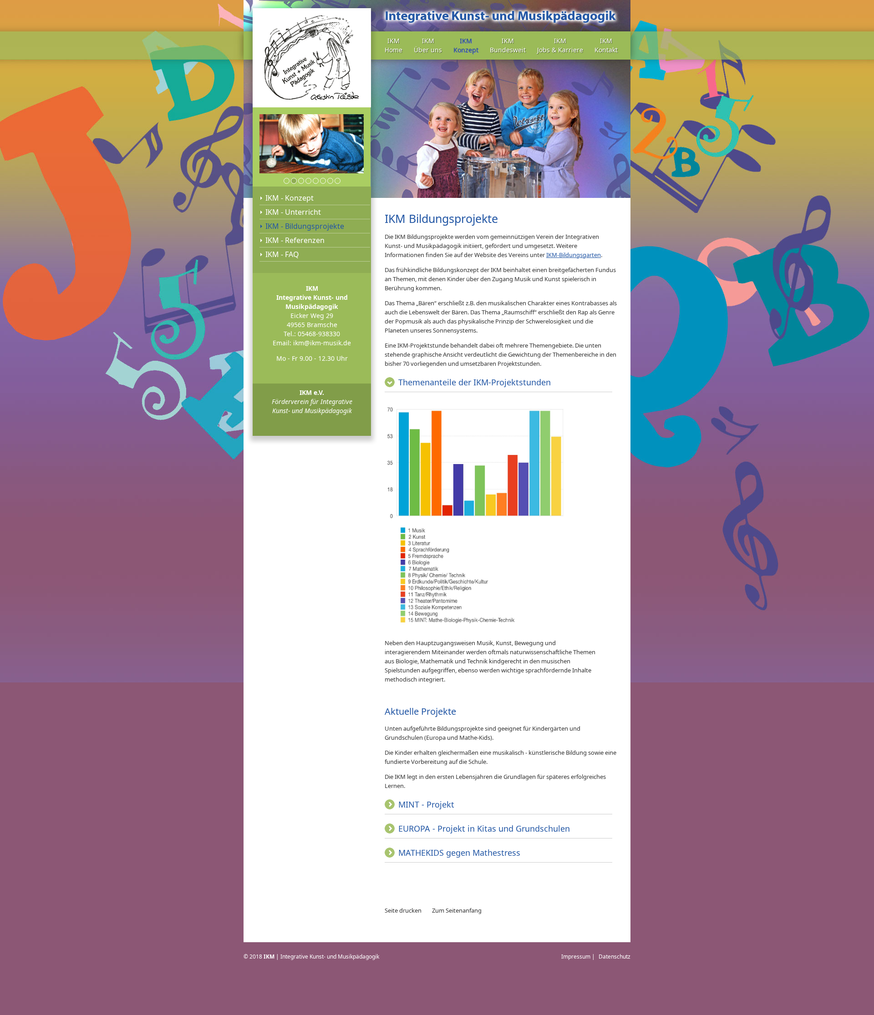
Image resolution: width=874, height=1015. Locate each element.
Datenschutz (614, 956)
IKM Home (393, 45)
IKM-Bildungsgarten (573, 255)
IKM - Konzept (289, 198)
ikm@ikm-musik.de (322, 342)
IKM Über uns (428, 45)
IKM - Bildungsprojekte (304, 226)
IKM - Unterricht (293, 212)
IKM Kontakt (606, 45)
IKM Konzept (465, 45)
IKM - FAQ (282, 254)
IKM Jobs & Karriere (560, 45)
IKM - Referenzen (295, 240)
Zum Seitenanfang (457, 910)
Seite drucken (403, 910)
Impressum (575, 956)
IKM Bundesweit (508, 45)
